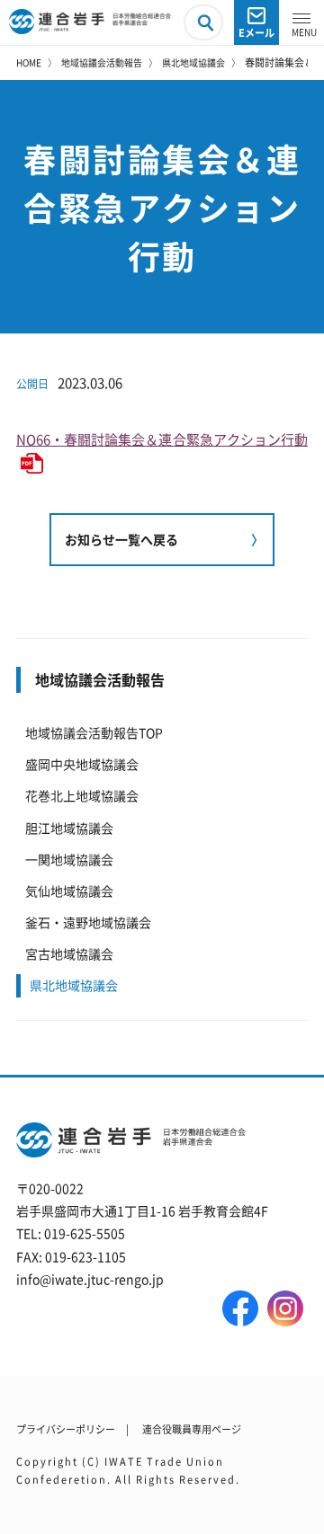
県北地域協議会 (193, 62)
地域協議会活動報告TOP (94, 732)
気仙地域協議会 (69, 891)
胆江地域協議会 (69, 828)
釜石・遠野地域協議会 (88, 922)
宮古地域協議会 (69, 953)
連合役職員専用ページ (191, 1429)
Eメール (256, 32)
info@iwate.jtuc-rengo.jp (90, 1279)
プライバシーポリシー (65, 1429)
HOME (28, 62)
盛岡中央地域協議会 (82, 764)
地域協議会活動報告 (101, 62)
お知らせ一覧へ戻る (121, 539)
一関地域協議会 (69, 859)
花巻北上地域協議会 (82, 795)
